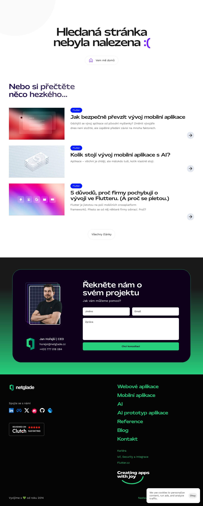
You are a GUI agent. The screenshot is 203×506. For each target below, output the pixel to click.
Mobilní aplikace (136, 395)
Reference (130, 421)
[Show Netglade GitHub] (42, 410)
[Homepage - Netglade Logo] (20, 7)
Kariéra (121, 450)
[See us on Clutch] (26, 429)
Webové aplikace (138, 386)
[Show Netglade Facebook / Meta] (19, 410)
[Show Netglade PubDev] (50, 410)
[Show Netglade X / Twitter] (26, 410)
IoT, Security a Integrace (132, 456)
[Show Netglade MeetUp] (34, 411)
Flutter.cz (123, 462)
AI (120, 404)
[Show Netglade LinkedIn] (11, 410)
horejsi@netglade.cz (53, 344)
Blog (122, 430)
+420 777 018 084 (51, 349)
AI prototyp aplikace (142, 413)
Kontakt (127, 439)
